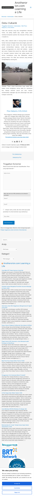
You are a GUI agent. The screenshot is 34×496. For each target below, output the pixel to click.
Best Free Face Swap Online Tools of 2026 (13, 360)
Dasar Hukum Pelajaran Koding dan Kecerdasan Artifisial (17, 325)
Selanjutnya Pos (17, 157)
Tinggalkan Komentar (7, 26)
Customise (17, 488)
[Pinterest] (17, 142)
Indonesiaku (10, 16)
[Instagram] (19, 142)
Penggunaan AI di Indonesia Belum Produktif (13, 375)
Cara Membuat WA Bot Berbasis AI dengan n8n (14, 409)
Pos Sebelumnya (17, 154)
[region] (17, 482)
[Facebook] (21, 142)
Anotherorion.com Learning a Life (21, 7)
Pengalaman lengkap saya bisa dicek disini (17, 137)
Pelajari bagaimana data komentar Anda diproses (14, 230)
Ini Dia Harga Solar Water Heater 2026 (12, 393)
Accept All (17, 483)
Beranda (4, 16)
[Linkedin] (14, 142)
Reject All (17, 492)
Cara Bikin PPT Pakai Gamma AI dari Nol (12, 270)
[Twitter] (12, 142)
